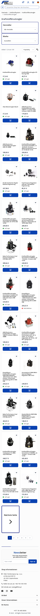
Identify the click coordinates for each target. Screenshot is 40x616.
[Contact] (23, 2)
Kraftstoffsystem (15, 12)
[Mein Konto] (28, 2)
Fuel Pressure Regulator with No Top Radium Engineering (29, 184)
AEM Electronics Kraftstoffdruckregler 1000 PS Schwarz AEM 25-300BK (10, 334)
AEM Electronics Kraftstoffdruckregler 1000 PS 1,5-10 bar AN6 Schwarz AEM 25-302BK (29, 109)
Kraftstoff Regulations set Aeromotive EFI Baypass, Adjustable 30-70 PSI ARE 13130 (29, 221)
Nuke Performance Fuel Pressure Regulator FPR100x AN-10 (10, 415)
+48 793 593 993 (21, 584)
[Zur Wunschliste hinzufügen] (16, 56)
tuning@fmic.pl (16, 587)
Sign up (32, 561)
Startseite (5, 12)
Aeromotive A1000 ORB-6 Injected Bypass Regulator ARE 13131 (29, 374)
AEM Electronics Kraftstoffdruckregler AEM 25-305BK (9, 145)
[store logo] (7, 3)
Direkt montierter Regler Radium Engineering (10, 183)
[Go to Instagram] (7, 591)
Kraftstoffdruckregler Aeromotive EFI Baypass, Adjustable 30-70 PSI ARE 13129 (10, 221)
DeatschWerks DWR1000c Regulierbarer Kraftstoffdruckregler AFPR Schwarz (29, 416)
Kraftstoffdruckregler (28, 12)
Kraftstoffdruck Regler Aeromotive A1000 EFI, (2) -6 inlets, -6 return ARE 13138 (29, 454)
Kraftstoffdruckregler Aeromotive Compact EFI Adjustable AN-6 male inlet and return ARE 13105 (10, 296)
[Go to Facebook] (3, 591)
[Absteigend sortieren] (37, 49)
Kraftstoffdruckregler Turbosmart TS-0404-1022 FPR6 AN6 (9, 453)
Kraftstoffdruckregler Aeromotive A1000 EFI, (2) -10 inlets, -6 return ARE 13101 (29, 258)
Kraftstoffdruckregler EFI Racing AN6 (29, 73)
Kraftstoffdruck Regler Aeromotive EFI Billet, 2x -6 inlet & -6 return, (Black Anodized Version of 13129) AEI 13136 (29, 147)
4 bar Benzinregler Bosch (10, 107)
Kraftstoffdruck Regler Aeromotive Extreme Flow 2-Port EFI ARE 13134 (10, 490)
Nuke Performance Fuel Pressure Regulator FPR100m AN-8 (10, 257)
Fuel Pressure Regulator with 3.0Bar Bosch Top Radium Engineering (29, 490)
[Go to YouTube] (11, 591)
